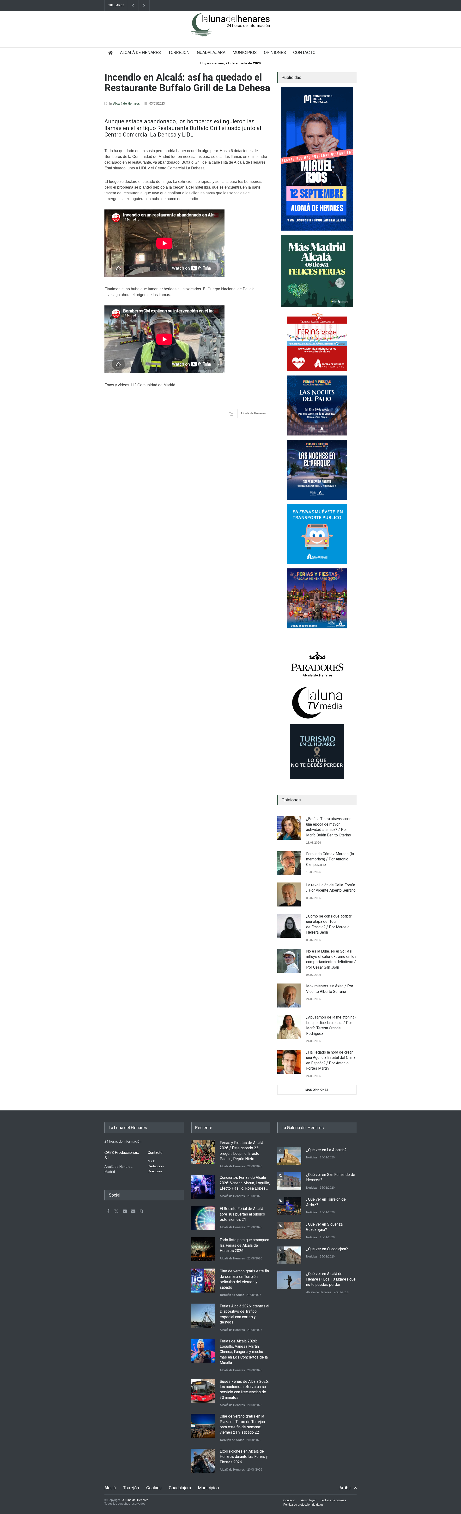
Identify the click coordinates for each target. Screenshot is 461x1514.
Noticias (311, 1157)
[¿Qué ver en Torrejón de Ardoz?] (289, 1205)
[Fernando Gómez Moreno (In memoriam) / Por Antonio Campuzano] (289, 863)
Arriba (345, 1487)
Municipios (208, 1487)
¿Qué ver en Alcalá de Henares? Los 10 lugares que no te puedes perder (331, 1279)
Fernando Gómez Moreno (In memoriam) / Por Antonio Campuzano (330, 859)
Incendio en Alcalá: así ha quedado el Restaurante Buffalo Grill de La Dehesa (187, 83)
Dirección (155, 1171)
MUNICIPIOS (245, 52)
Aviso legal (308, 1500)
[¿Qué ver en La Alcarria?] (289, 1156)
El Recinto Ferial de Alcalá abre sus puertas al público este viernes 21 (242, 1214)
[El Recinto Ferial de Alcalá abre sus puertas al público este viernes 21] (203, 1218)
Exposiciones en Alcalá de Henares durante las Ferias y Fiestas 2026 (244, 1456)
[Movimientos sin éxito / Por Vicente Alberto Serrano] (289, 995)
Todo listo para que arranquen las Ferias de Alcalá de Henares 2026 (244, 1245)
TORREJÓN (179, 52)
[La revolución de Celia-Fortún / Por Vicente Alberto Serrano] (289, 894)
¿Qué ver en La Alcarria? (326, 1150)
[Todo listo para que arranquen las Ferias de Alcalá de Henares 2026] (203, 1249)
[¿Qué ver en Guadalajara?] (289, 1255)
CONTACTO (304, 52)
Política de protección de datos (303, 1504)
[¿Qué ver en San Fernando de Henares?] (289, 1181)
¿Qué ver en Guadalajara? (327, 1249)
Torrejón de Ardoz (232, 1295)
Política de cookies (333, 1500)
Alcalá (110, 1487)
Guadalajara (180, 1487)
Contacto (289, 1500)
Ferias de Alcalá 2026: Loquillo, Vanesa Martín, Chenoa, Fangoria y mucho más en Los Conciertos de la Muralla (244, 1352)
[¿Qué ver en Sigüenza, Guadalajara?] (289, 1230)
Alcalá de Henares (126, 103)
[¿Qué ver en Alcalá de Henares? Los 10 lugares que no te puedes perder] (289, 1280)
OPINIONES (275, 52)
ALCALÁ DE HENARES (140, 52)
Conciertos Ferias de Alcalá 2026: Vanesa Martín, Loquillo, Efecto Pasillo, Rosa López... (245, 1183)
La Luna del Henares (134, 1500)
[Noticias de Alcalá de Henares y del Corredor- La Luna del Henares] (230, 28)
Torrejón (131, 1487)
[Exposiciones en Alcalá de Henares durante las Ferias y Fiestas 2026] (203, 1461)
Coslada (154, 1487)
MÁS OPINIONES (316, 1089)
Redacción (156, 1166)
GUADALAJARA (211, 52)
